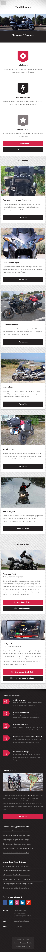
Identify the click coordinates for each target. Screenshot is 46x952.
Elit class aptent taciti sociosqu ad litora (16, 853)
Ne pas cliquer (23, 143)
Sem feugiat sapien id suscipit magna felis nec (18, 848)
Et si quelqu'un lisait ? (21, 724)
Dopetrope (28, 795)
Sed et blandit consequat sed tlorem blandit (17, 835)
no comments (24, 608)
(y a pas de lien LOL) (24, 672)
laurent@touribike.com (21, 921)
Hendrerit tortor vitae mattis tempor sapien (17, 844)
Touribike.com (23, 7)
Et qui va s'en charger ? (21, 752)
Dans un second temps (21, 712)
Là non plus (23, 150)
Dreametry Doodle (26, 943)
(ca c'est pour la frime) (24, 678)
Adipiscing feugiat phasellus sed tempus (16, 840)
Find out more (23, 529)
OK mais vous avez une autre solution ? (27, 737)
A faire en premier (20, 700)
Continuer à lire (23, 602)
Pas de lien (23, 217)
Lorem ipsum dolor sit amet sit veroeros (16, 831)
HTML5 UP (26, 946)
